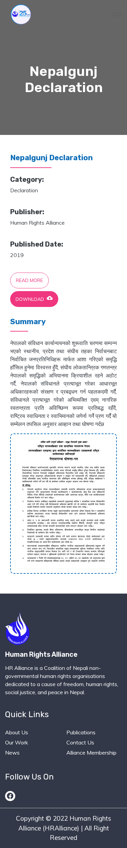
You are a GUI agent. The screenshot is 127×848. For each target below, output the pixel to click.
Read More (29, 280)
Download (34, 298)
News (12, 752)
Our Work (16, 742)
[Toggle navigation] (117, 14)
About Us (16, 732)
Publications (81, 732)
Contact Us (80, 742)
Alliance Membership (91, 752)
